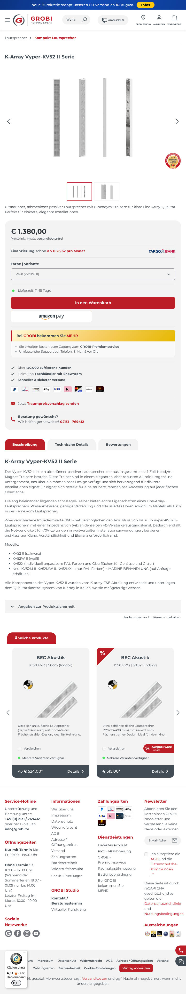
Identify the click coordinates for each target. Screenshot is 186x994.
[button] (51, 316)
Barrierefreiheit (64, 863)
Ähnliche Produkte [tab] (31, 638)
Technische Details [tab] (71, 444)
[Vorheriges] (8, 121)
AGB (55, 833)
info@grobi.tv (17, 829)
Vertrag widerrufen (136, 968)
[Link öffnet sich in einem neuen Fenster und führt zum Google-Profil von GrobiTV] (8, 933)
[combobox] (70, 19)
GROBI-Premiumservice (99, 346)
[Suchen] (84, 19)
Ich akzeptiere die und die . (165, 864)
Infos (145, 5)
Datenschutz (62, 821)
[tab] (25, 444)
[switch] (16, 983)
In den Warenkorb (93, 302)
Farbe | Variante (25, 263)
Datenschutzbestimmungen (164, 866)
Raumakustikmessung (117, 868)
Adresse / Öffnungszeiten (134, 960)
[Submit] (175, 840)
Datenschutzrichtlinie (162, 903)
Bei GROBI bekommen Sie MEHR (111, 885)
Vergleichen (32, 748)
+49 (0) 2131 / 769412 (22, 819)
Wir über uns (62, 809)
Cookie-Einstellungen (67, 876)
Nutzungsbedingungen (164, 914)
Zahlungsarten (63, 857)
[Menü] (7, 20)
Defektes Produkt (113, 845)
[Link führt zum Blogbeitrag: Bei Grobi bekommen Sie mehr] (173, 161)
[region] (93, 133)
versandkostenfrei (50, 238)
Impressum (61, 815)
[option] (80, 191)
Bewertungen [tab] (118, 444)
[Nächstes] (177, 121)
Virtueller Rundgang (68, 909)
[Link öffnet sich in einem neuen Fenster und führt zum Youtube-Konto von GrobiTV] (36, 933)
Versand (58, 851)
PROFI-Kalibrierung (114, 851)
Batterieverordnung (115, 874)
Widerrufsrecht (64, 827)
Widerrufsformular (67, 869)
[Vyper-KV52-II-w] (93, 117)
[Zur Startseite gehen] (33, 20)
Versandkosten (94, 978)
